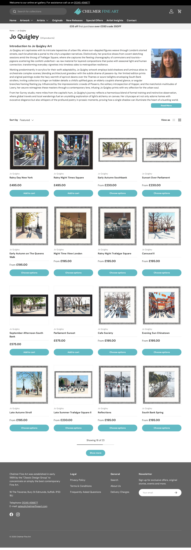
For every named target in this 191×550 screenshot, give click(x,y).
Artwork (25, 20)
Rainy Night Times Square (69, 177)
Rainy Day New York (21, 177)
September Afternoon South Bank (26, 334)
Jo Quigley (21, 30)
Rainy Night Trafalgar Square (114, 253)
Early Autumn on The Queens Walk (27, 255)
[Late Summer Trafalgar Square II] (73, 384)
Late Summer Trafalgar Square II (72, 412)
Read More (166, 105)
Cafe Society (105, 333)
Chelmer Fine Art (23, 537)
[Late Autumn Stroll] (29, 384)
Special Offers (94, 20)
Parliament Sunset (64, 333)
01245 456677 (82, 2)
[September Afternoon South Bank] (29, 305)
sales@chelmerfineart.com (32, 506)
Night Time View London (68, 253)
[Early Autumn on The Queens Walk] (29, 226)
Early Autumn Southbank (112, 177)
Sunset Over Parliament (156, 177)
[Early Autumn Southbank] (117, 150)
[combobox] (38, 11)
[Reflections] (117, 384)
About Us (116, 486)
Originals (57, 20)
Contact (132, 20)
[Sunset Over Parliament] (161, 150)
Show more (95, 453)
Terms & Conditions (81, 486)
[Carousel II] (161, 226)
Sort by (14, 119)
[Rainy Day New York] (29, 150)
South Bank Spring (153, 412)
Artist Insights (115, 20)
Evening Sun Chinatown (156, 333)
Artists (41, 20)
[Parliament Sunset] (73, 305)
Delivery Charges (120, 492)
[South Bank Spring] (161, 384)
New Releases (74, 20)
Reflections (104, 412)
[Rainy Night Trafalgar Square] (117, 226)
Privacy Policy (77, 480)
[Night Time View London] (73, 226)
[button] (179, 11)
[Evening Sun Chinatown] (161, 305)
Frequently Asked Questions (85, 492)
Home (13, 20)
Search (114, 480)
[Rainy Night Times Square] (73, 150)
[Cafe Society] (117, 305)
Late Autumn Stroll (21, 412)
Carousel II (148, 253)
